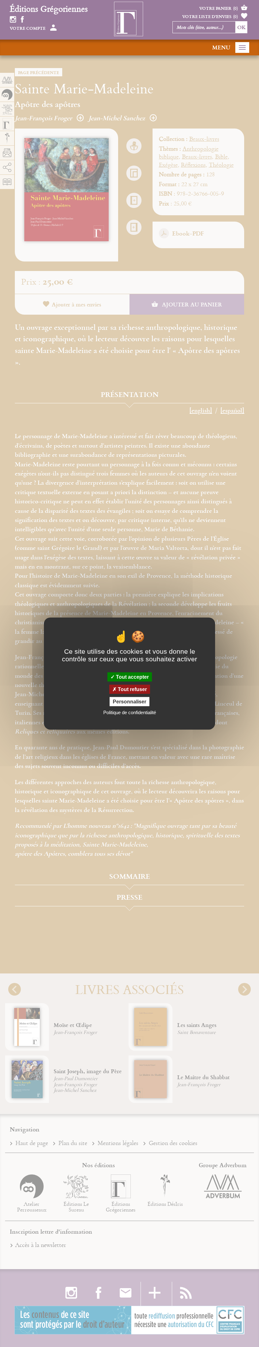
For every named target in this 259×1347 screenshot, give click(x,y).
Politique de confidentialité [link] (129, 712)
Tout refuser (132, 689)
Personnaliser (129, 701)
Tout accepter (132, 676)
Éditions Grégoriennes (49, 8)
